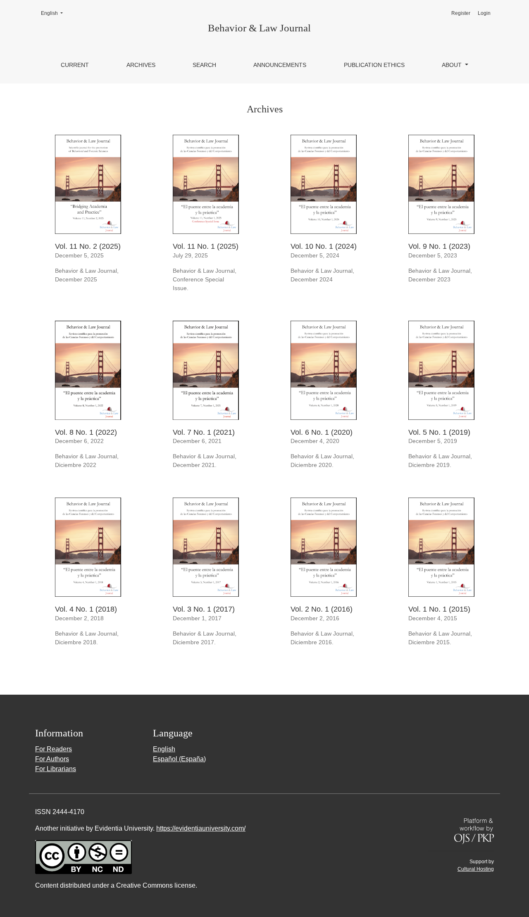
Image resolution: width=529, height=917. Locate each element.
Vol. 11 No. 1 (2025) (205, 246)
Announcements (279, 65)
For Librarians (55, 768)
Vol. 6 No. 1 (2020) (322, 432)
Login (484, 13)
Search (204, 65)
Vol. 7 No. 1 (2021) (204, 432)
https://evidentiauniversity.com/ (200, 828)
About (452, 65)
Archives (140, 65)
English (54, 13)
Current (75, 65)
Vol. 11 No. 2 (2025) (88, 246)
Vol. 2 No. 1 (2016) (322, 609)
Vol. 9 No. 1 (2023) (439, 246)
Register (460, 13)
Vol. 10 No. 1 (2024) (324, 246)
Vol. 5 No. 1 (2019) (439, 432)
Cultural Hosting (476, 869)
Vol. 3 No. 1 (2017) (204, 609)
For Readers (53, 749)
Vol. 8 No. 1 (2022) (86, 432)
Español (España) (179, 758)
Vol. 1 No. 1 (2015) (439, 609)
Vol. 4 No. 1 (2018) (86, 609)
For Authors (52, 758)
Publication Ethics (374, 65)
